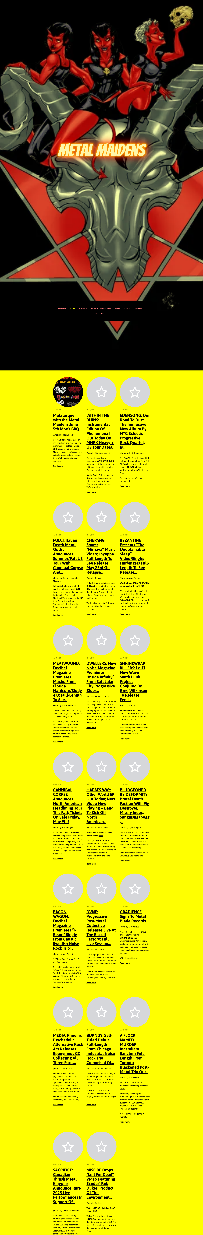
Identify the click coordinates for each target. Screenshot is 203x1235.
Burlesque (100, 313)
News (72, 308)
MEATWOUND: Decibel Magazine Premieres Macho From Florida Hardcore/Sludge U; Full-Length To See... (67, 681)
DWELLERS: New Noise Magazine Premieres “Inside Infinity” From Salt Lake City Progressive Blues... (101, 677)
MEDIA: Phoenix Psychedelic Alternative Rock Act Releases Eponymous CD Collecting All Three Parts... (68, 1049)
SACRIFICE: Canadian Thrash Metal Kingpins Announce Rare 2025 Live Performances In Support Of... (68, 1186)
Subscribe (62, 308)
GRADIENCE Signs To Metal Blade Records (133, 916)
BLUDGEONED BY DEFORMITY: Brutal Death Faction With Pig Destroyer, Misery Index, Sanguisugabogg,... (135, 805)
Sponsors (83, 308)
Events (127, 308)
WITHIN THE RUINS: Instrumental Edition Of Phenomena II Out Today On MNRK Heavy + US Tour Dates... (100, 431)
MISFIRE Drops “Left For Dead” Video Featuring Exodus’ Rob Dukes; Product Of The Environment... (100, 1183)
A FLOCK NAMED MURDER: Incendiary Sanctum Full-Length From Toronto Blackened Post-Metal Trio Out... (134, 1053)
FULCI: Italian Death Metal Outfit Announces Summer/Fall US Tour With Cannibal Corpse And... (68, 556)
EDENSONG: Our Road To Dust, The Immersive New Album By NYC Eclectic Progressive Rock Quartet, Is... (135, 431)
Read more (58, 466)
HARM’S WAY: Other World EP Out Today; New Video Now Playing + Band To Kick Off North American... (100, 805)
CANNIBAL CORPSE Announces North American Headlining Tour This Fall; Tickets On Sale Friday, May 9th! (67, 805)
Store (117, 308)
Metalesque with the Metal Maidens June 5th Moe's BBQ (66, 422)
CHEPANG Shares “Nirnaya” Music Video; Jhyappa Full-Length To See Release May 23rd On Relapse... (100, 556)
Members (138, 308)
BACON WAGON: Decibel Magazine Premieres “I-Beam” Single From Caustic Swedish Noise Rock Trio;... (66, 929)
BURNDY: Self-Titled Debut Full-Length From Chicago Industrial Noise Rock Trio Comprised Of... (100, 1049)
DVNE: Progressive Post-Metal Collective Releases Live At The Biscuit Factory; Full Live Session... (101, 927)
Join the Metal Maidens (101, 308)
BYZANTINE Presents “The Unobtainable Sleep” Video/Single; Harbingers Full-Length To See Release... (134, 556)
